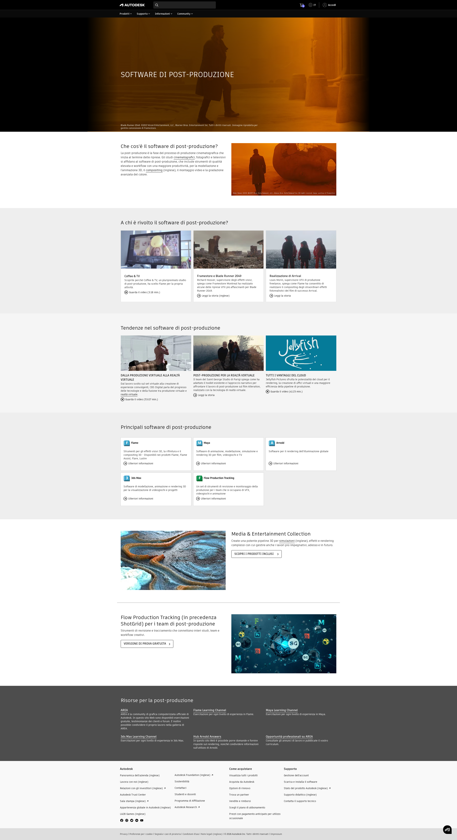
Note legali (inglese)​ (211, 834)
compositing (154, 170)
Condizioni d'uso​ (191, 834)
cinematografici (184, 157)
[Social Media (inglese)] (132, 821)
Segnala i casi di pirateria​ (168, 834)
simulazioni (287, 541)
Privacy (123, 834)
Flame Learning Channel (209, 710)
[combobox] (184, 5)
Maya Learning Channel (282, 710)
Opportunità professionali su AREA (289, 737)
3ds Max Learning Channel (139, 737)
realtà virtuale (129, 394)
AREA (124, 710)
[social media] (132, 820)
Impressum (276, 834)
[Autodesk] (132, 5)
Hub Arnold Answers (207, 737)
